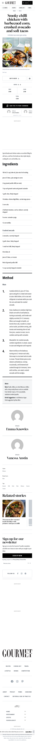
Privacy (12, 692)
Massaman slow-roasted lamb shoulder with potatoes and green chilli (11, 521)
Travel (29, 8)
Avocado (4, 486)
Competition (25, 671)
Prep (10, 89)
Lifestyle (8, 671)
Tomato (3, 488)
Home (14, 11)
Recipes (14, 8)
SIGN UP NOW (17, 556)
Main (17, 486)
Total (17, 96)
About (5, 692)
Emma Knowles (15, 112)
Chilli (9, 486)
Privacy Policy (16, 559)
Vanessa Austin (17, 458)
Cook (24, 89)
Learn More (29, 732)
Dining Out (21, 8)
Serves (15, 84)
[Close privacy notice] (33, 731)
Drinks (16, 671)
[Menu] (3, 2)
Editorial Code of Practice (22, 696)
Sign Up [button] (26, 3)
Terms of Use (23, 559)
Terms (20, 692)
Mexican (22, 486)
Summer (28, 486)
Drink (13, 486)
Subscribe (28, 692)
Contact (7, 696)
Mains (20, 11)
